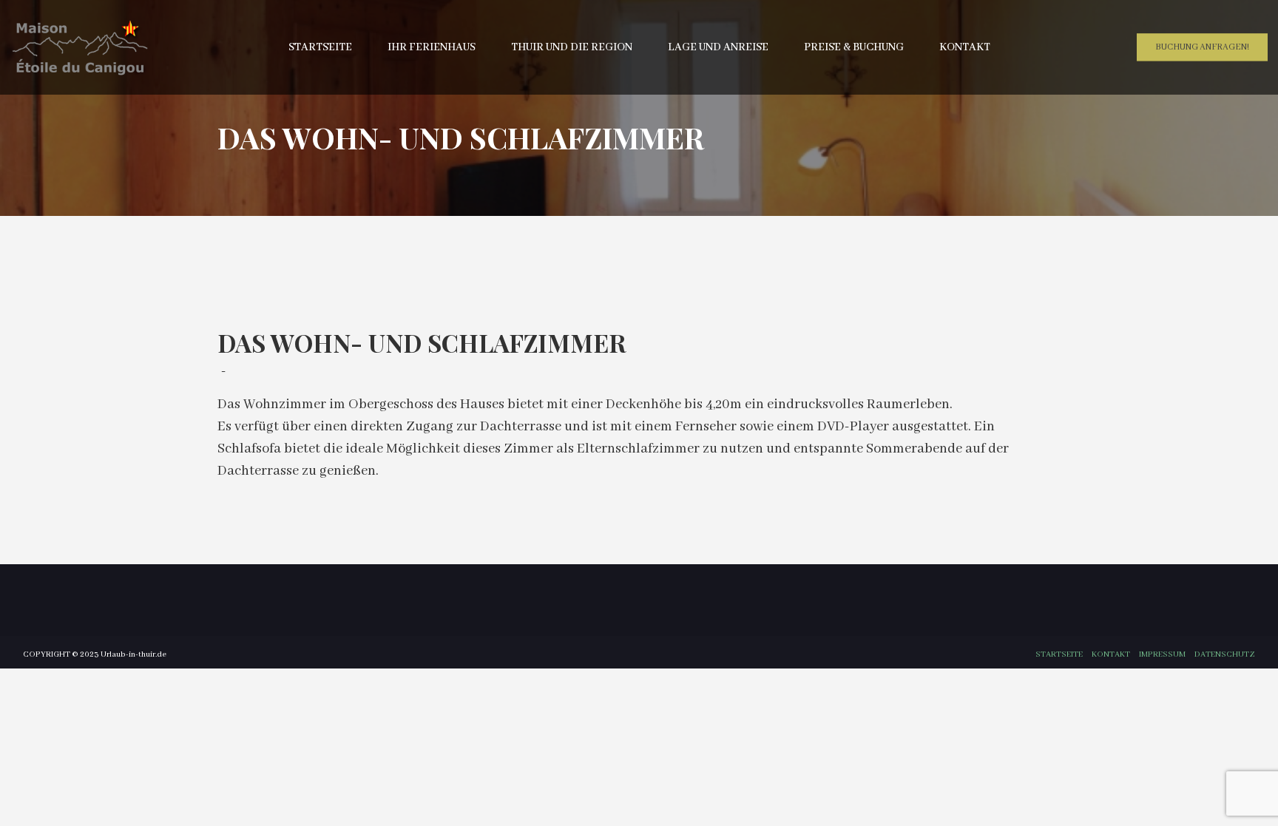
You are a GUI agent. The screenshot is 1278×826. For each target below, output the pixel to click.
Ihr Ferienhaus (432, 47)
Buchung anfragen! (1202, 47)
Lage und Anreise (718, 47)
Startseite (320, 47)
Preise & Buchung (854, 47)
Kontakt (964, 47)
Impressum (1162, 654)
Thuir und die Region (571, 47)
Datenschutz (1224, 654)
